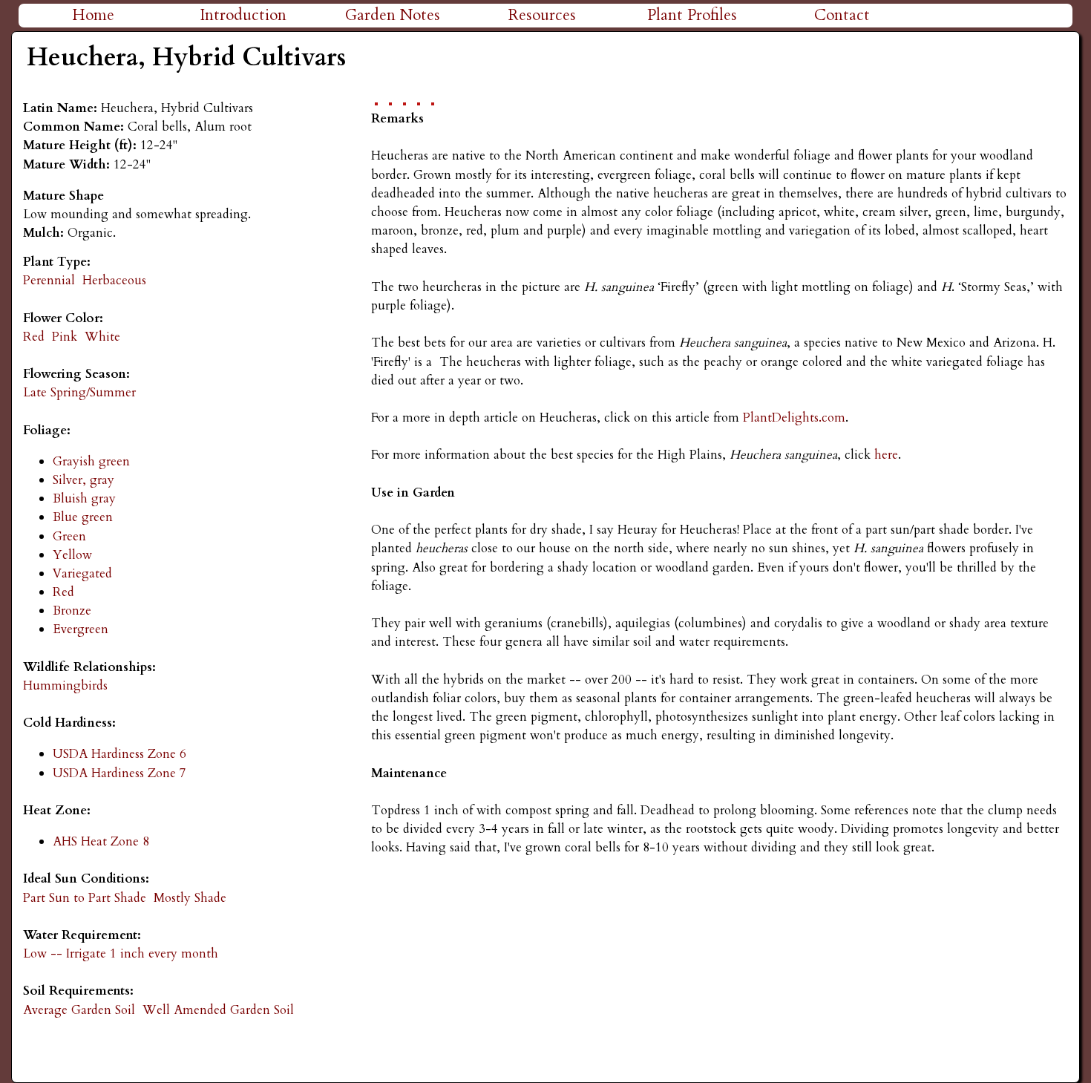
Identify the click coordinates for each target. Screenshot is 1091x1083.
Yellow (72, 554)
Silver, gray (83, 479)
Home (93, 15)
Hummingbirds (65, 685)
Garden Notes (392, 15)
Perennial (49, 280)
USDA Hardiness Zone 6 (119, 753)
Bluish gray (84, 498)
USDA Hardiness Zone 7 (119, 773)
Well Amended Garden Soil (218, 1009)
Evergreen (80, 629)
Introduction (243, 15)
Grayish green (91, 461)
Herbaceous (114, 280)
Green (69, 536)
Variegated (82, 573)
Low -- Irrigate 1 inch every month (120, 953)
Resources (542, 15)
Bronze (72, 610)
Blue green (83, 517)
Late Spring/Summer (79, 392)
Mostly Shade (190, 897)
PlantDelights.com (792, 417)
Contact (842, 15)
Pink (64, 336)
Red (34, 336)
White (102, 336)
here (886, 454)
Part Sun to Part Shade (84, 897)
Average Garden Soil (79, 1009)
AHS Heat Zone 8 (101, 841)
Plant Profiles (692, 15)
